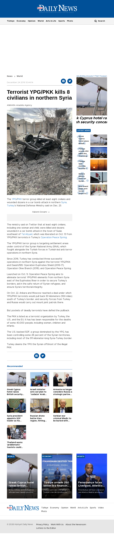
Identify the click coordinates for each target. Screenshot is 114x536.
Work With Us (57, 525)
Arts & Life (51, 21)
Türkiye (10, 21)
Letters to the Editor (46, 528)
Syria (64, 202)
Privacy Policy (42, 525)
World (41, 21)
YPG (14, 199)
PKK (19, 199)
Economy (21, 21)
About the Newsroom (75, 525)
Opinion (31, 21)
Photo (70, 21)
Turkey (10, 206)
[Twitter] (69, 81)
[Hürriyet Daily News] (57, 9)
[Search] (96, 21)
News (10, 76)
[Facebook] (63, 81)
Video (101, 508)
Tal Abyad (26, 234)
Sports (61, 21)
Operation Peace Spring (54, 237)
